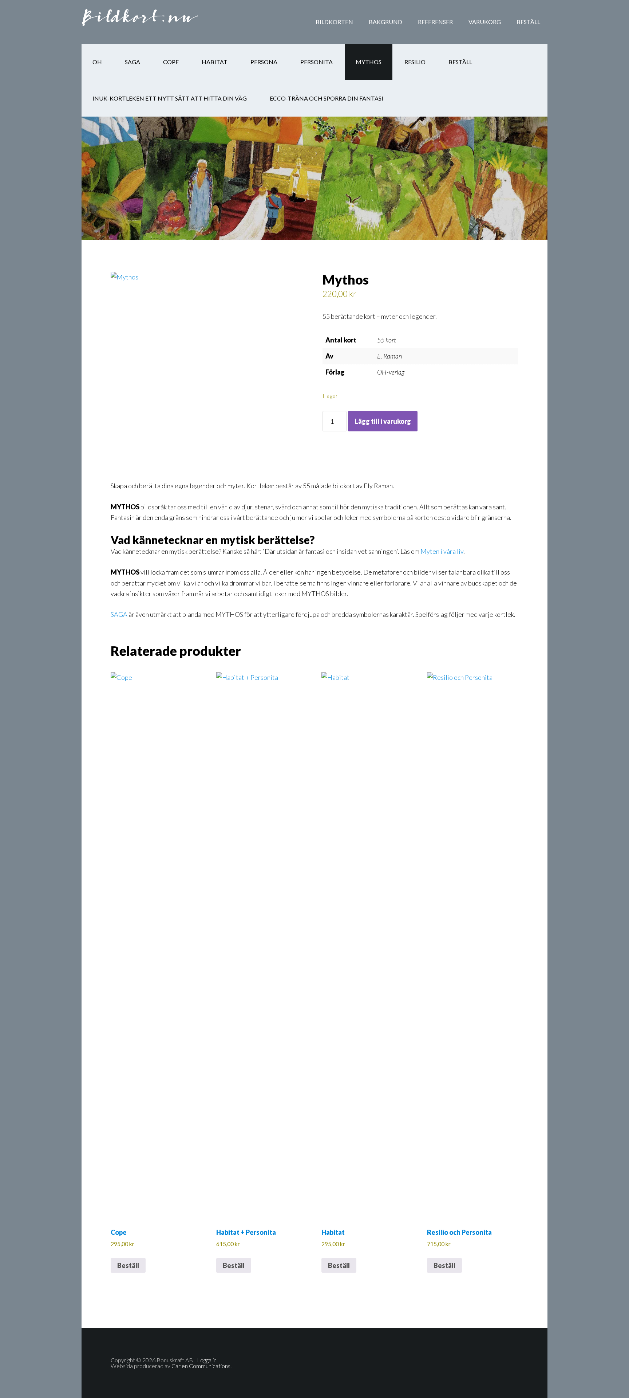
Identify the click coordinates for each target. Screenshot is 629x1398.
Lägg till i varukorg (383, 421)
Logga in (207, 1359)
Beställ (128, 1265)
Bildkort (140, 22)
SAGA (119, 614)
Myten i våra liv (441, 551)
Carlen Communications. (201, 1365)
